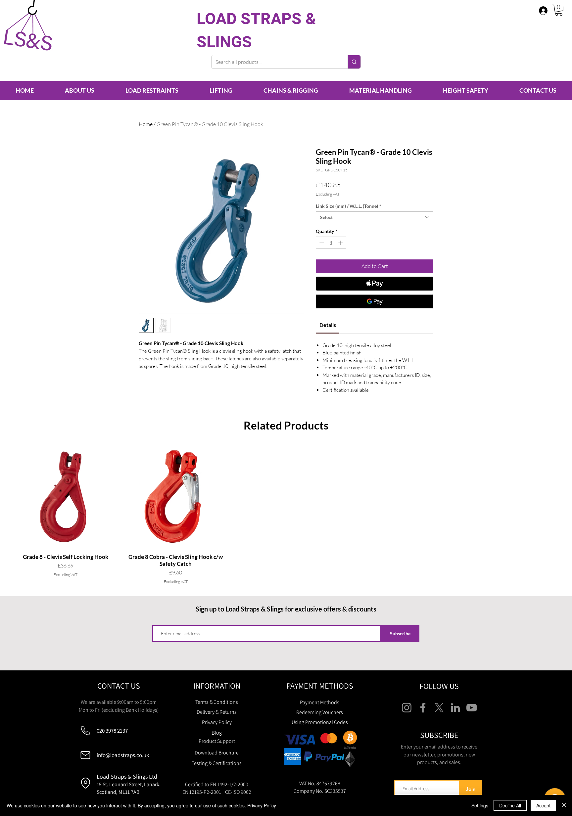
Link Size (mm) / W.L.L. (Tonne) (348, 206)
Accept (543, 805)
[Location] (85, 783)
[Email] (85, 755)
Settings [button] (479, 805)
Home (146, 124)
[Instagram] (406, 707)
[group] (286, 514)
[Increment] (341, 243)
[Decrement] (321, 243)
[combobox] (374, 217)
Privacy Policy (261, 805)
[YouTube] (471, 707)
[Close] (564, 805)
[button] (558, 10)
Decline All (510, 805)
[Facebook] (422, 707)
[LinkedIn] (455, 707)
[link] (327, 325)
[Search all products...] (354, 61)
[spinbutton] (331, 243)
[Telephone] (85, 731)
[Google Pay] (374, 301)
